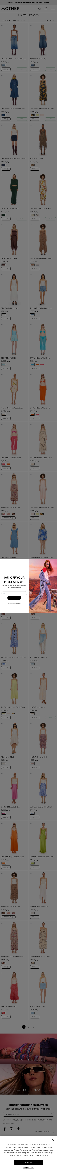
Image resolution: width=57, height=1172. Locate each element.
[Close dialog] (54, 562)
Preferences (28, 1168)
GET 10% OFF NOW (14, 598)
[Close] (53, 1140)
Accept (28, 1162)
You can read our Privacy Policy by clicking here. (29, 1155)
